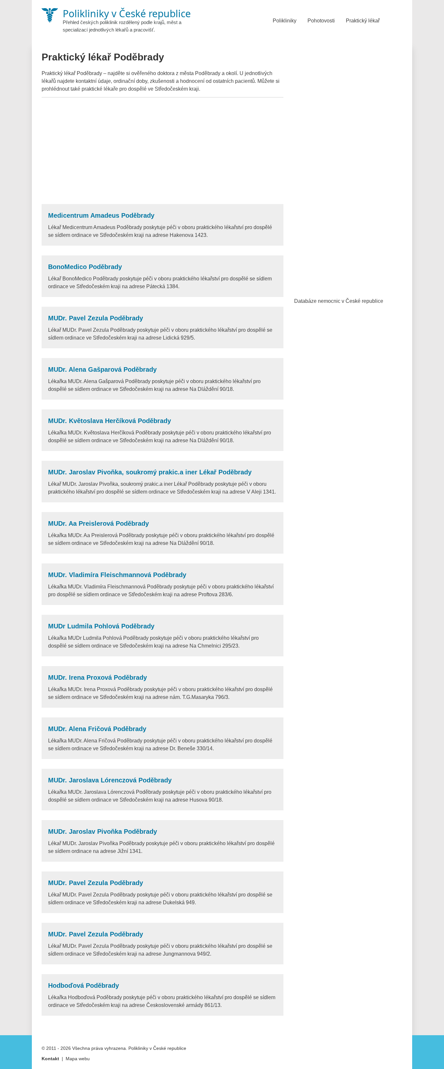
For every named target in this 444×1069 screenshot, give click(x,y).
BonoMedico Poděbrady (85, 266)
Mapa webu (78, 1058)
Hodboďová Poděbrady (83, 985)
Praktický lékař (363, 20)
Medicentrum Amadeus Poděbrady (101, 215)
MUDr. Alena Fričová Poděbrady (97, 728)
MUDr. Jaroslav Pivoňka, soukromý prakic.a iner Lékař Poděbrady (150, 472)
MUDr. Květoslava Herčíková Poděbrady (109, 420)
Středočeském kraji (177, 89)
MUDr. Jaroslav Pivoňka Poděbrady (102, 831)
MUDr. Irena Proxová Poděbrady (97, 677)
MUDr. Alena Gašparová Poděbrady (102, 369)
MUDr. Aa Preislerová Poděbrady (98, 523)
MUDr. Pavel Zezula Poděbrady (95, 318)
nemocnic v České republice (350, 301)
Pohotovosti (321, 20)
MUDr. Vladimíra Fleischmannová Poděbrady (117, 574)
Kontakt (50, 1058)
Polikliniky (284, 20)
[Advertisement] (162, 150)
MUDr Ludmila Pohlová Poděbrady (101, 626)
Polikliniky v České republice (157, 1048)
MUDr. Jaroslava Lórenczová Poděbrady (110, 780)
